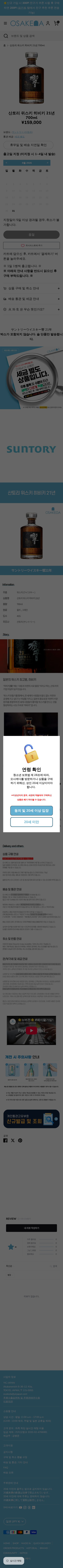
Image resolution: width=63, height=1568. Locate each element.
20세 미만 (31, 822)
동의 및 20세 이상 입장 (31, 810)
